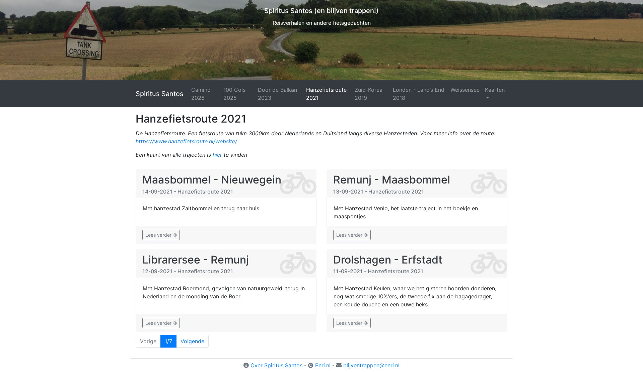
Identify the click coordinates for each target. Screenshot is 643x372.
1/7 (168, 341)
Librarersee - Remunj (195, 259)
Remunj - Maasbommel (391, 179)
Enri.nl (323, 365)
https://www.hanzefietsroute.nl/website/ (186, 141)
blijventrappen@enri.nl (371, 365)
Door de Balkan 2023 (277, 93)
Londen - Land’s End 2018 (418, 93)
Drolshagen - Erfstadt (387, 259)
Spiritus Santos (159, 94)
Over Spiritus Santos (276, 365)
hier (217, 154)
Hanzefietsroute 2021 (326, 93)
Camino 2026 (201, 93)
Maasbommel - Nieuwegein (211, 179)
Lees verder (159, 235)
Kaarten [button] (495, 89)
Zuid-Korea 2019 (368, 93)
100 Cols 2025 (234, 93)
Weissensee (465, 89)
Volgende (192, 341)
